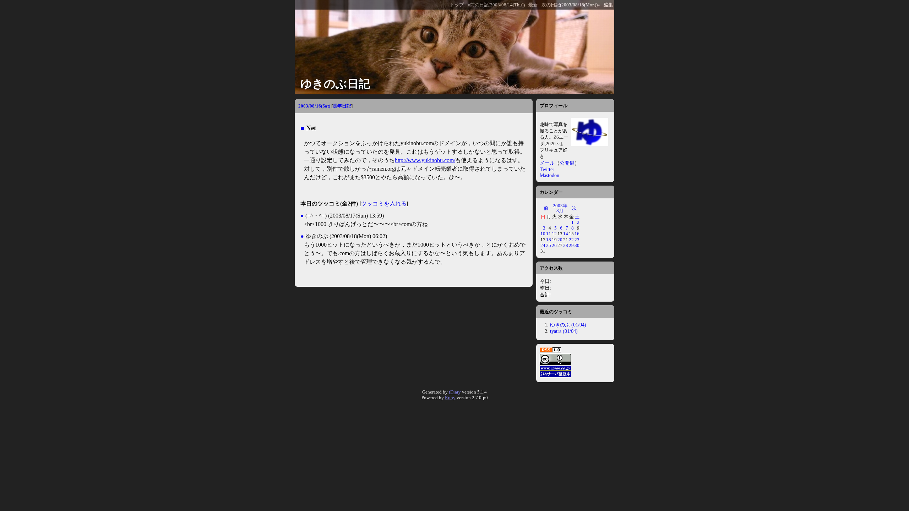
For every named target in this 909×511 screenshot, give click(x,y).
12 (554, 233)
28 (565, 245)
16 (577, 233)
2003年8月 (560, 208)
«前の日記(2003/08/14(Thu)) (496, 4)
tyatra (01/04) (564, 331)
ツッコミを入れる (384, 203)
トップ (457, 4)
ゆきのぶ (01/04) (568, 325)
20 (559, 239)
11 (548, 233)
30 (577, 245)
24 (542, 245)
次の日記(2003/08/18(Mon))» (570, 4)
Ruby (450, 397)
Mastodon (549, 175)
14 (565, 233)
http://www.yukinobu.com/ (425, 160)
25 (548, 245)
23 (577, 239)
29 (571, 245)
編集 (608, 4)
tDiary (455, 392)
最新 (533, 4)
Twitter (547, 169)
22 (571, 239)
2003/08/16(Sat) (314, 106)
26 (554, 245)
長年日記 (342, 106)
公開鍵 (567, 163)
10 (542, 233)
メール (547, 163)
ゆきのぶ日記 (335, 83)
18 (548, 239)
